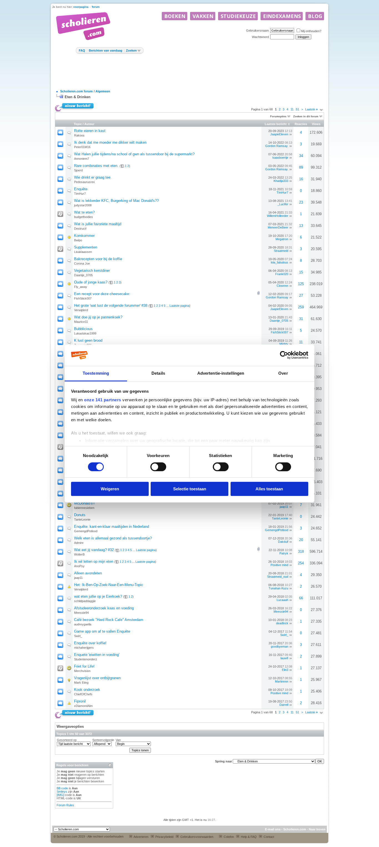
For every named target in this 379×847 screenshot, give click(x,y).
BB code (62, 788)
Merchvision (82, 671)
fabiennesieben (84, 507)
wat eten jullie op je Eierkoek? (98, 596)
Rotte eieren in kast (89, 131)
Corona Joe (82, 263)
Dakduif (283, 541)
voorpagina (81, 6)
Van (118, 740)
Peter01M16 (82, 147)
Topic (78, 124)
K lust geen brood (88, 340)
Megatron (282, 239)
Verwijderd (81, 310)
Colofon (228, 836)
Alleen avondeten (88, 573)
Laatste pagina (179, 305)
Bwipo (78, 240)
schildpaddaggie (85, 601)
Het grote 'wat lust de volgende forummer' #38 (110, 305)
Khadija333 (281, 180)
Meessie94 (81, 612)
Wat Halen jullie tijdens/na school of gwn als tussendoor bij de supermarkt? (134, 154)
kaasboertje (280, 157)
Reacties (301, 124)
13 (301, 226)
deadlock (282, 623)
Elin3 (285, 669)
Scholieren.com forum (76, 91)
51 (297, 109)
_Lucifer (282, 204)
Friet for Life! (84, 666)
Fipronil (80, 701)
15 (301, 272)
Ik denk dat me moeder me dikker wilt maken (110, 142)
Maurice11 (81, 321)
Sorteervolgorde (103, 740)
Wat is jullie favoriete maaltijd (97, 224)
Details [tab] (158, 373)
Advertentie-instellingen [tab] (220, 373)
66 (301, 598)
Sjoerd (78, 170)
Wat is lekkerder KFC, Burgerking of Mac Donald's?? (116, 201)
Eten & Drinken (77, 97)
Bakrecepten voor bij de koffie (98, 259)
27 (301, 295)
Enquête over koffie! (90, 643)
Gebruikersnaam (257, 30)
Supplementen (85, 247)
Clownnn (282, 285)
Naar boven (317, 829)
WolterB (79, 554)
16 (301, 179)
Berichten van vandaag (105, 50)
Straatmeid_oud (277, 576)
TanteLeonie (82, 519)
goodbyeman (279, 646)
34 (301, 156)
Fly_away (80, 286)
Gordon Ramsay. (276, 146)
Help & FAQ (248, 836)
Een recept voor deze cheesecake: (102, 294)
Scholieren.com (294, 829)
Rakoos (79, 135)
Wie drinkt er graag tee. (93, 177)
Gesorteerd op (67, 740)
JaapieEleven (279, 134)
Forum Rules (65, 805)
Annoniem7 (81, 158)
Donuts (79, 515)
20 (301, 540)
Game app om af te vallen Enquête (102, 631)
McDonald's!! (84, 503)
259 (301, 307)
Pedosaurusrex (84, 182)
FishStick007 (83, 298)
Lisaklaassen (83, 251)
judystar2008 (83, 205)
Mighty (283, 344)
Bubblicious (83, 329)
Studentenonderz (85, 659)
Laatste (311, 109)
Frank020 (281, 274)
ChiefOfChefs (83, 694)
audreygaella (82, 624)
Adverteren (140, 836)
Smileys (62, 791)
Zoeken (131, 50)
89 (301, 167)
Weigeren (110, 488)
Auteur (89, 124)
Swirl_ (78, 636)
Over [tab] (283, 373)
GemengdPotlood (85, 531)
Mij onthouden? (311, 31)
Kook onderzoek (87, 690)
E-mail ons (273, 829)
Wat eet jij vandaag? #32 (94, 550)
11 (292, 109)
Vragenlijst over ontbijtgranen (97, 678)
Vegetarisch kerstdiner (92, 270)
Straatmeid (281, 250)
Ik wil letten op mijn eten (93, 561)
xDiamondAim (83, 705)
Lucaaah (282, 600)
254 (301, 563)
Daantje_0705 (83, 275)
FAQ (82, 50)
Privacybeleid (164, 836)
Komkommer (84, 236)
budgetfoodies (83, 217)
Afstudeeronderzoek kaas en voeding (104, 608)
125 (301, 284)
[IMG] (60, 795)
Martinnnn (281, 681)
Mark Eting (81, 682)
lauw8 (284, 658)
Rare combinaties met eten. (96, 166)
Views (316, 124)
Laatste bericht (276, 124)
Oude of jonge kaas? (90, 282)
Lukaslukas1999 (85, 333)
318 (301, 551)
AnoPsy (79, 566)
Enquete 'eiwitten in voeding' (96, 655)
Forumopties (278, 116)
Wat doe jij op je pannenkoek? (98, 317)
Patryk (283, 553)
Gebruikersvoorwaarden (196, 836)
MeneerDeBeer (278, 227)
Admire (79, 542)
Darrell (283, 704)
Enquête (80, 189)
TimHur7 (80, 193)
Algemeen (102, 91)
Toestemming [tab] (96, 373)
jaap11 (284, 506)
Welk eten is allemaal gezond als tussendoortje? (113, 538)
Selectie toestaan (189, 488)
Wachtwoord (260, 37)
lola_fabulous (279, 262)
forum (96, 6)
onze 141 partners (102, 400)
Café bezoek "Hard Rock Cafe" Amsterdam (108, 620)
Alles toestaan (269, 488)
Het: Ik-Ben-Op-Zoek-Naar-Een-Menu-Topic (108, 585)
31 (301, 319)
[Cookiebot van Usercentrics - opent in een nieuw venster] (284, 355)
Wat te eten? (84, 212)
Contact (268, 836)
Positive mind (279, 565)
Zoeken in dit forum (305, 116)
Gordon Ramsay (277, 297)
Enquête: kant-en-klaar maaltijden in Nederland (111, 526)
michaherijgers (84, 647)
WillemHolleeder (277, 215)
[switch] (158, 466)
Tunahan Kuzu (278, 588)
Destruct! (80, 228)
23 (301, 202)
